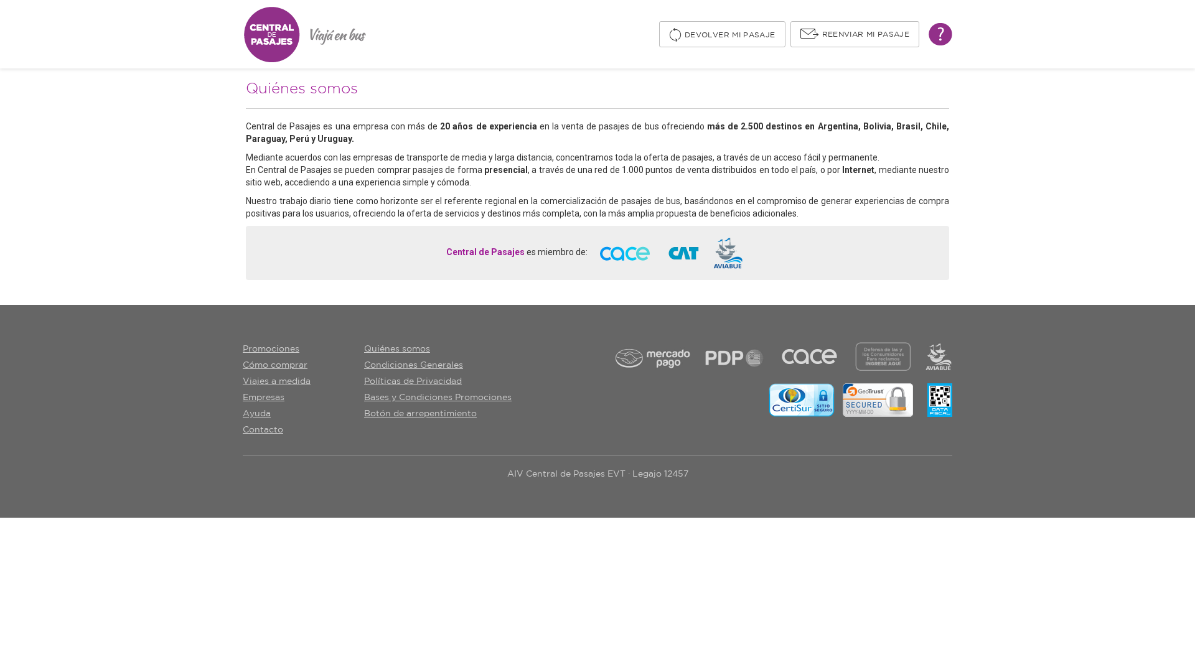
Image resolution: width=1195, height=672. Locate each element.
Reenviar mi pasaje (865, 34)
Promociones (271, 349)
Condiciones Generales (413, 365)
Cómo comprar (275, 365)
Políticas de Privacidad (413, 381)
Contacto (263, 430)
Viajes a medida (277, 381)
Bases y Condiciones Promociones (438, 397)
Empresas (263, 397)
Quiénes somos (397, 349)
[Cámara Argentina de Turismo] (683, 253)
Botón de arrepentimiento (420, 414)
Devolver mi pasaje (730, 35)
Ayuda (257, 414)
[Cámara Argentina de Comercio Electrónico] (624, 253)
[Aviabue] (728, 253)
